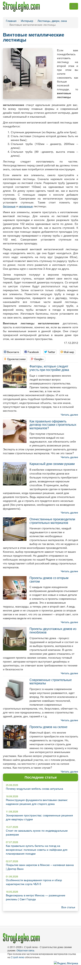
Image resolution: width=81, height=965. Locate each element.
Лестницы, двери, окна (52, 21)
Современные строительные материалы (50, 682)
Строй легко (17, 957)
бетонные (9, 206)
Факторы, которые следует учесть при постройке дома (49, 368)
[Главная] (21, 7)
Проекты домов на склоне (48, 727)
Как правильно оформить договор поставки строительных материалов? (52, 424)
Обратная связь (25, 950)
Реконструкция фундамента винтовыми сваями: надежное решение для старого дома (37, 802)
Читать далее (69, 414)
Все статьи (68, 907)
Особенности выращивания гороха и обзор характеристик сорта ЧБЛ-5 (34, 882)
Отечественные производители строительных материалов (52, 521)
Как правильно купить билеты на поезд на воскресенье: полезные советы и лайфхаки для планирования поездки (36, 849)
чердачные (26, 206)
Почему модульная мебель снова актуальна (34, 788)
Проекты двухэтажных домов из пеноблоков (52, 630)
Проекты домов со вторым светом (48, 580)
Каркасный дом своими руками (52, 463)
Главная (11, 21)
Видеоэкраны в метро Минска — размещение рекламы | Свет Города (35, 897)
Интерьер (27, 21)
